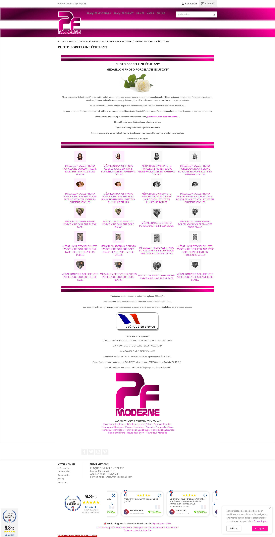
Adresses (62, 482)
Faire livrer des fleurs (113, 424)
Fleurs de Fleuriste (163, 424)
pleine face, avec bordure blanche (162, 117)
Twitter (91, 452)
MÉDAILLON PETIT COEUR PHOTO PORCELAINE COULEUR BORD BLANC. (118, 277)
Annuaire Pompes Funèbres (159, 426)
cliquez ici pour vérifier (161, 523)
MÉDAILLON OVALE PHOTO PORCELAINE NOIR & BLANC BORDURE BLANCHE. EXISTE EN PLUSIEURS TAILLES (195, 170)
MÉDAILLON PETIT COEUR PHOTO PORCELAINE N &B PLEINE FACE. (156, 277)
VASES (150, 13)
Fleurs (161, 13)
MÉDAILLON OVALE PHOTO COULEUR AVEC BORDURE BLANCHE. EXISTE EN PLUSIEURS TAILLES (118, 170)
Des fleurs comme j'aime (139, 424)
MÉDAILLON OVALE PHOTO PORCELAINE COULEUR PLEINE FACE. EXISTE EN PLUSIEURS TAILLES (80, 170)
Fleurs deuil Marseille (156, 432)
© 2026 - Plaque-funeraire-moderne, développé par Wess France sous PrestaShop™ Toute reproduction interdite (137, 529)
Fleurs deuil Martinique (112, 429)
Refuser (233, 528)
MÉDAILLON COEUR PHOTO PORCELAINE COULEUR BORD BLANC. (118, 224)
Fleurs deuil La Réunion (162, 429)
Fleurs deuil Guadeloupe (137, 429)
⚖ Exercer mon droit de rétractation (77, 535)
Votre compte (66, 464)
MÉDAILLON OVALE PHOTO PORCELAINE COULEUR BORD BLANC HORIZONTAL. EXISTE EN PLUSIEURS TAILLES (118, 198)
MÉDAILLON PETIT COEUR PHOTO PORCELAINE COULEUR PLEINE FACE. (80, 277)
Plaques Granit (123, 13)
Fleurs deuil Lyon (135, 432)
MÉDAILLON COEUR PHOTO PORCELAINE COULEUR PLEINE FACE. (80, 224)
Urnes (140, 13)
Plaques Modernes (99, 13)
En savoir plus (260, 521)
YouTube (98, 452)
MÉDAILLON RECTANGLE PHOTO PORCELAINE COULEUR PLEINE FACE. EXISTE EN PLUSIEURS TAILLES (80, 250)
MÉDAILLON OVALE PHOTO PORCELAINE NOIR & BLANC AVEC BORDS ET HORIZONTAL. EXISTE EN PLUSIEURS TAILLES (195, 198)
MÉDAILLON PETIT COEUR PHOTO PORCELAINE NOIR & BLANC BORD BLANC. (195, 277)
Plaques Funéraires (134, 426)
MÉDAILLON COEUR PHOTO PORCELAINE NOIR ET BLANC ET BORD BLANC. (195, 224)
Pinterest (105, 452)
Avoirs (61, 478)
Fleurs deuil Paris (116, 432)
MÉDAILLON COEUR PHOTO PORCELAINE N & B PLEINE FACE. (156, 224)
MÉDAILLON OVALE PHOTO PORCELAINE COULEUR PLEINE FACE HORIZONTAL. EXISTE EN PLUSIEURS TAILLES (80, 198)
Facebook (84, 452)
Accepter (260, 528)
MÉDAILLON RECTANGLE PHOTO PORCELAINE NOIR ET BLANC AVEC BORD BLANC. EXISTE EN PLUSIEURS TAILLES (195, 250)
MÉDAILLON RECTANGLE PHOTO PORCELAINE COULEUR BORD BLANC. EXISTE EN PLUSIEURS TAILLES (118, 250)
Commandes (64, 475)
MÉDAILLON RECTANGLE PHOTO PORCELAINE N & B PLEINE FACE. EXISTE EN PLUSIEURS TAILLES (156, 250)
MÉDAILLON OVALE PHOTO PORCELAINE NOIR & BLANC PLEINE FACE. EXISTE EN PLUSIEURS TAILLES (157, 170)
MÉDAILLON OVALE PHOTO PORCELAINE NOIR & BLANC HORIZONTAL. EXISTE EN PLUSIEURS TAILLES (157, 198)
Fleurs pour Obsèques (112, 426)
